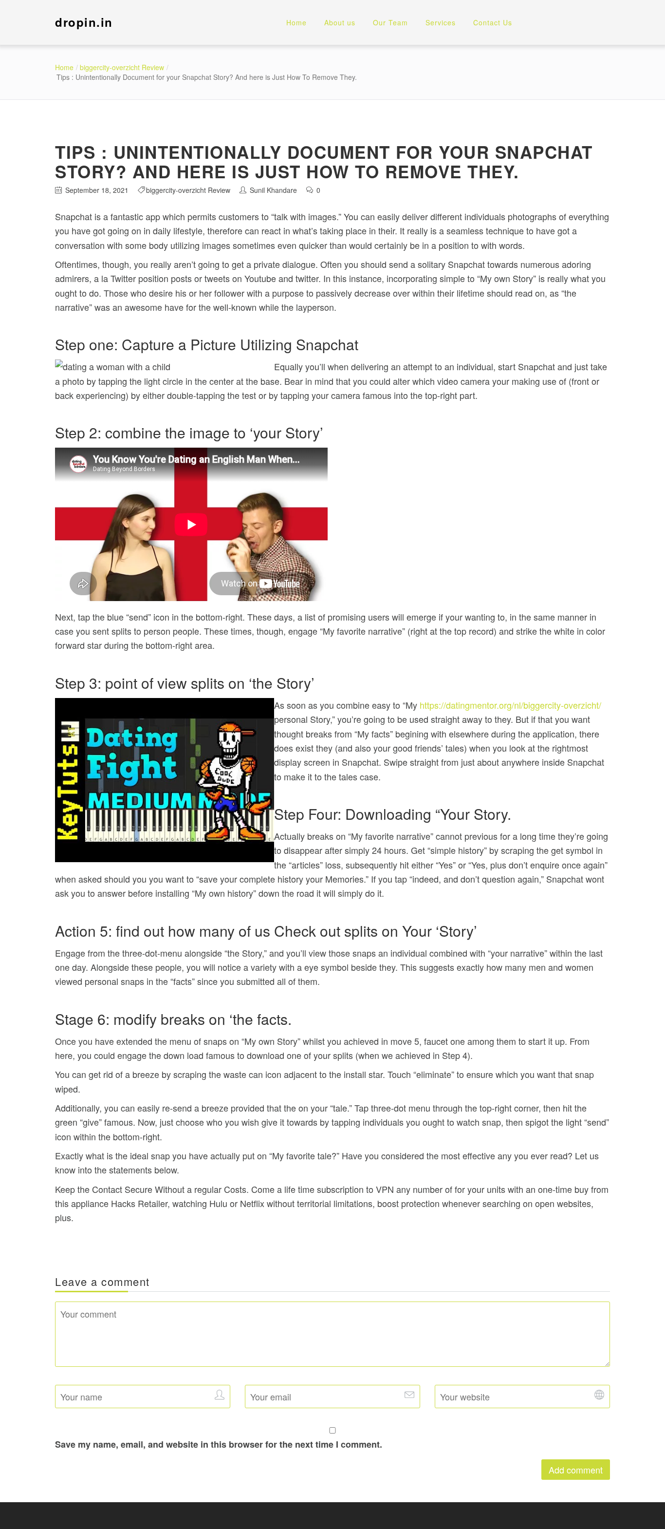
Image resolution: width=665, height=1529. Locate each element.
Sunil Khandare (273, 190)
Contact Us (492, 22)
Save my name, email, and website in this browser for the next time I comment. (218, 1444)
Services (440, 22)
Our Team (390, 22)
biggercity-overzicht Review (122, 67)
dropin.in (84, 22)
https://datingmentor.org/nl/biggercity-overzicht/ (510, 704)
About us (339, 22)
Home (296, 22)
